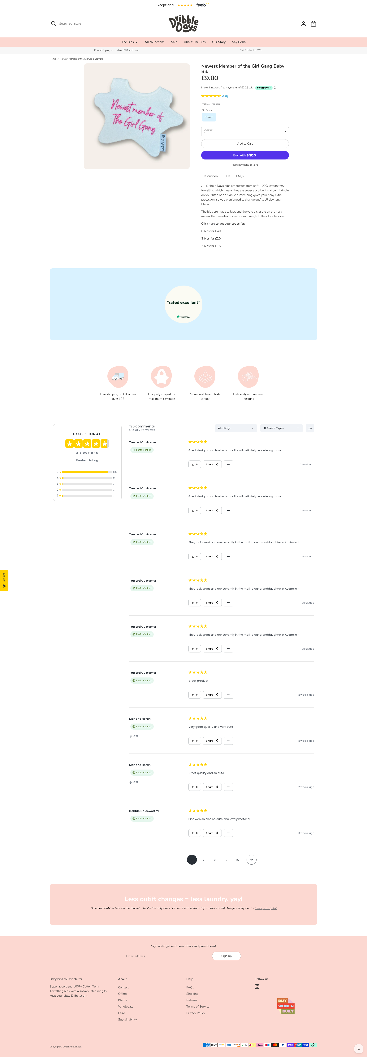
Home (53, 58)
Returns (191, 1000)
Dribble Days (74, 1046)
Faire (121, 1013)
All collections (155, 42)
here (212, 224)
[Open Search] (53, 23)
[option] (117, 50)
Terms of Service (197, 1006)
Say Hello (239, 42)
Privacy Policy (195, 1013)
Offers (122, 994)
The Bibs (128, 42)
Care (227, 176)
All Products (213, 103)
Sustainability (127, 1019)
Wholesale (125, 1006)
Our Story (219, 42)
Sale (174, 42)
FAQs (240, 176)
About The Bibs (195, 42)
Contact (123, 987)
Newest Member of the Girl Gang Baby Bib (82, 58)
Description (210, 176)
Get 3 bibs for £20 (250, 50)
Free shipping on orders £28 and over (116, 50)
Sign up (226, 956)
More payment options (244, 165)
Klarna (122, 1000)
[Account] (303, 24)
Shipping (192, 994)
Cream (209, 117)
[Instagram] (257, 986)
